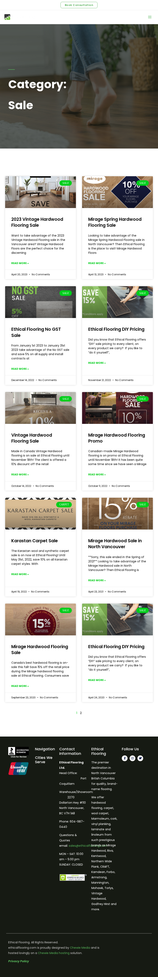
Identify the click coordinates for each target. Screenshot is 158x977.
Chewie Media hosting (54, 953)
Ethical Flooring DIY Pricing (116, 329)
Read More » (20, 263)
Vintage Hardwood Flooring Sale (31, 438)
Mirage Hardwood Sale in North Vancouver (115, 544)
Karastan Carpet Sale (34, 541)
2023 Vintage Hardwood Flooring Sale (37, 222)
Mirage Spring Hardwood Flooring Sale (115, 222)
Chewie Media (80, 948)
